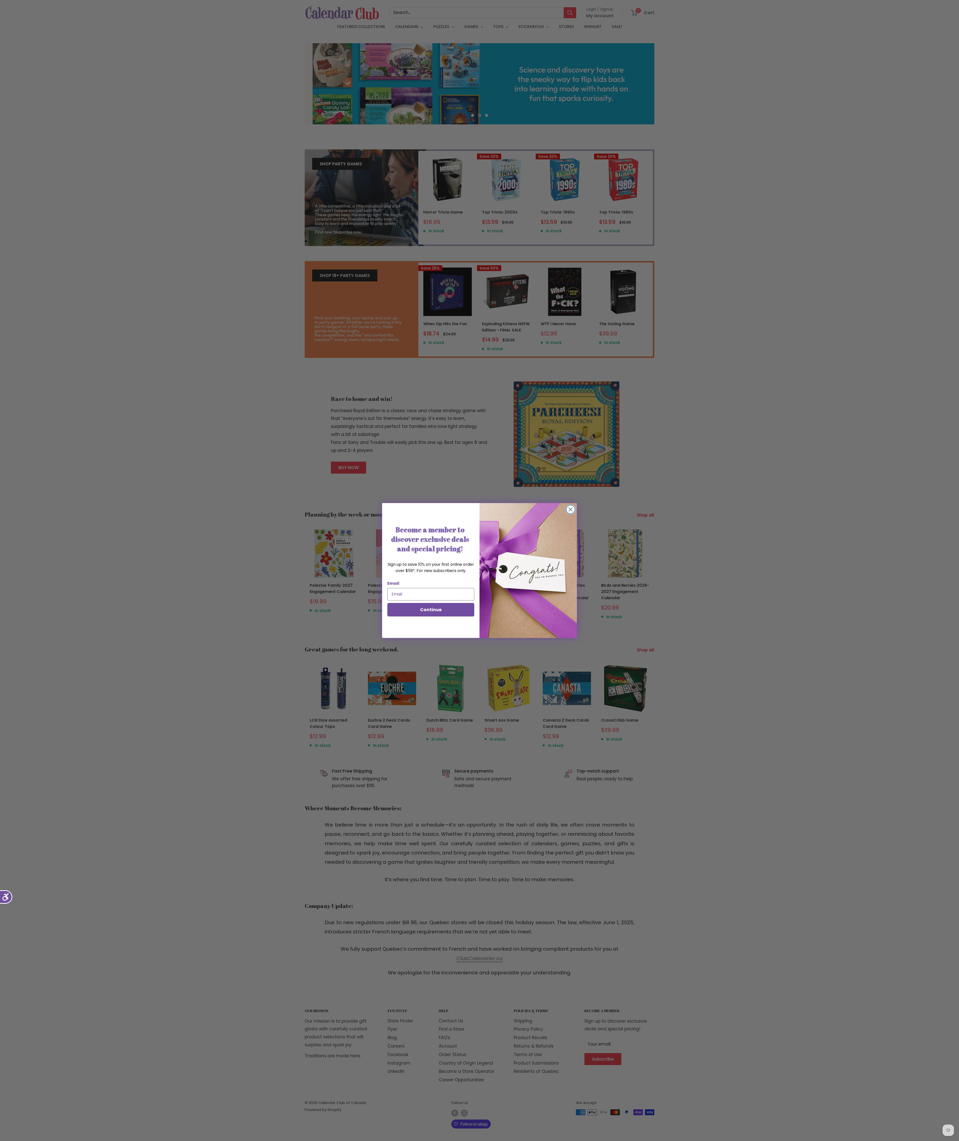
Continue (431, 609)
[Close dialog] (570, 509)
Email (393, 583)
